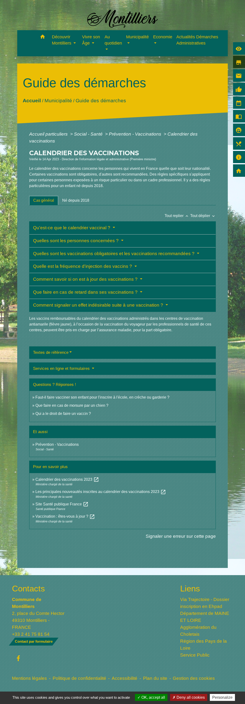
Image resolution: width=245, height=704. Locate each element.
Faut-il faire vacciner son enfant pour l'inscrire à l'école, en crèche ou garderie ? (102, 397)
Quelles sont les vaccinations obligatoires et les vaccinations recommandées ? (114, 253)
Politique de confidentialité (79, 678)
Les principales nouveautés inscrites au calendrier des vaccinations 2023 (100, 492)
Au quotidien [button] (113, 40)
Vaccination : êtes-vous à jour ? (65, 516)
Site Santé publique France (62, 504)
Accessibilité (124, 678)
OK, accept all (152, 697)
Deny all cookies (190, 697)
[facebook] (18, 658)
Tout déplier (203, 216)
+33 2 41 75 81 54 (31, 634)
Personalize (222, 697)
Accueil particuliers (49, 134)
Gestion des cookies (194, 678)
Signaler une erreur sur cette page (181, 536)
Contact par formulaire (34, 641)
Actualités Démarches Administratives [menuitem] (197, 40)
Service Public (195, 655)
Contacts (28, 588)
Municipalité (58, 100)
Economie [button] (162, 36)
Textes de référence (50, 352)
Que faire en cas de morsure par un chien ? (71, 405)
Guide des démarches (100, 100)
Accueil (31, 100)
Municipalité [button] (137, 36)
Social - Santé (89, 134)
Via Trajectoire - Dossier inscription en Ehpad (204, 603)
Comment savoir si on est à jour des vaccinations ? (86, 279)
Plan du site (155, 678)
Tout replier (177, 216)
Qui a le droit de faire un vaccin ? (63, 414)
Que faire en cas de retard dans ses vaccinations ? (86, 292)
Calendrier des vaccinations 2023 (67, 479)
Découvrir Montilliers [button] (62, 40)
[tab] (43, 200)
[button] (43, 37)
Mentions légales (29, 678)
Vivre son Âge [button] (91, 40)
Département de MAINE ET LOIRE (204, 617)
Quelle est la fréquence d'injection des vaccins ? (83, 266)
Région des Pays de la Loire (203, 644)
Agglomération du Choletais (198, 630)
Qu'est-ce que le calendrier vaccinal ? (72, 227)
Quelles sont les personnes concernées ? (76, 240)
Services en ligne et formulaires (62, 368)
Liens (190, 588)
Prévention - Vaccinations (135, 134)
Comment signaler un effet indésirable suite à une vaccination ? (98, 305)
